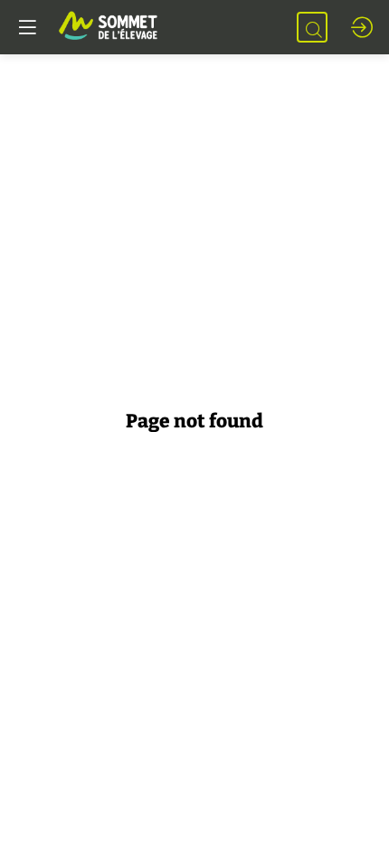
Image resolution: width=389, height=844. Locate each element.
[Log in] (362, 27)
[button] (27, 27)
